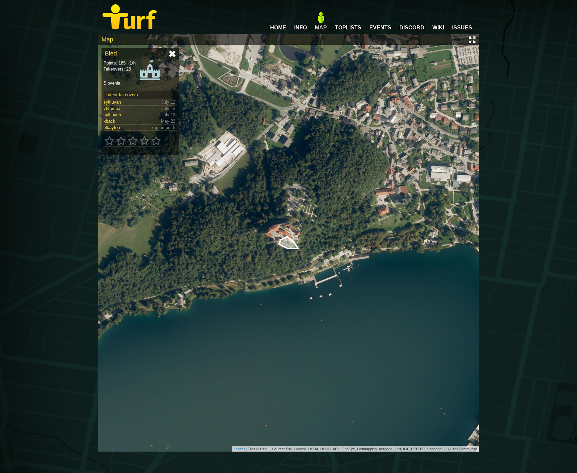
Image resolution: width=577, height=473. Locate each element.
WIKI (438, 27)
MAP (321, 27)
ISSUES (462, 27)
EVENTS (380, 27)
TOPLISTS (348, 27)
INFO (300, 27)
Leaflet (239, 448)
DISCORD (411, 27)
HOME (278, 27)
